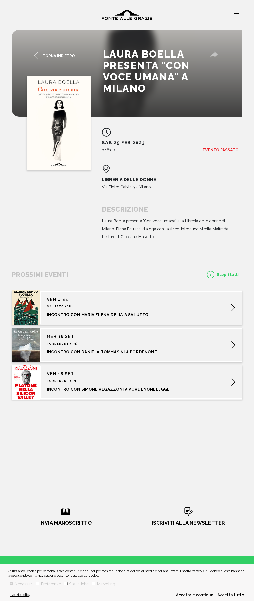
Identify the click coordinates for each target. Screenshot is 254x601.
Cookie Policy (20, 595)
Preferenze (51, 584)
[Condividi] (214, 54)
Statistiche (79, 584)
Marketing (106, 584)
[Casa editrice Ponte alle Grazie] (127, 15)
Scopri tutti (228, 274)
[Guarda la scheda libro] (59, 123)
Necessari (23, 584)
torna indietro (59, 56)
